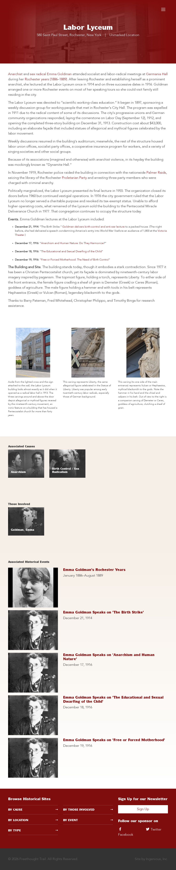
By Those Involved (78, 809)
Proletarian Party (74, 178)
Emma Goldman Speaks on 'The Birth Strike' (103, 612)
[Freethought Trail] (22, 9)
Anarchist (15, 74)
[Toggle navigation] (163, 9)
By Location (18, 820)
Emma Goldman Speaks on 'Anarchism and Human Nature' (109, 657)
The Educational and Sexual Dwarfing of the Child (71, 251)
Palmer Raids (156, 173)
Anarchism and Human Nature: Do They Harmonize (72, 243)
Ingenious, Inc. (157, 859)
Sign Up (143, 809)
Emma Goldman (59, 74)
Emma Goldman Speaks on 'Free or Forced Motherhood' (114, 740)
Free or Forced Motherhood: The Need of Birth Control (75, 259)
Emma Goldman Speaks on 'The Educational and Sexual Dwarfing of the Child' (113, 699)
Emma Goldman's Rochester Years (94, 569)
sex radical (38, 74)
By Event (70, 820)
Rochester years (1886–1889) (46, 79)
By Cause (15, 809)
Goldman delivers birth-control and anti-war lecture (93, 226)
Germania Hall (157, 74)
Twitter (155, 829)
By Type (14, 830)
